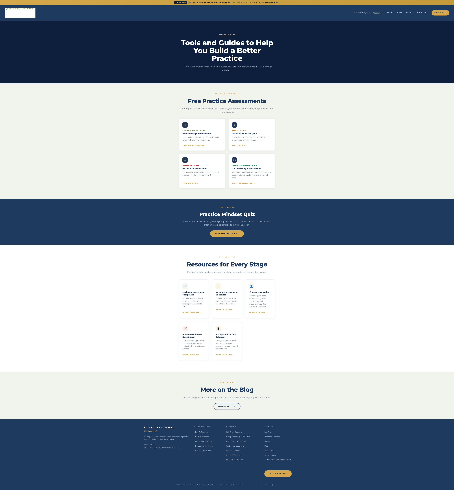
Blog (266, 446)
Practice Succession (202, 451)
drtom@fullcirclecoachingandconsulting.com (161, 447)
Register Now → (272, 2)
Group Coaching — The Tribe (238, 437)
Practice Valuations (234, 455)
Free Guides (269, 451)
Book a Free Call (278, 473)
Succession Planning (234, 460)
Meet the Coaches (272, 437)
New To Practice (201, 432)
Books (267, 441)
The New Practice (201, 437)
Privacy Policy (266, 485)
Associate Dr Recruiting (236, 441)
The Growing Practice (203, 441)
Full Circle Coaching (234, 432)
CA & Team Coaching (235, 446)
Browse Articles (227, 406)
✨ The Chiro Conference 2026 (277, 460)
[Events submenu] (413, 12)
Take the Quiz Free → (227, 234)
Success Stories (270, 455)
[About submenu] (393, 12)
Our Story (268, 432)
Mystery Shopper (233, 451)
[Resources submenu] (427, 12)
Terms (275, 485)
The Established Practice (204, 446)
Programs (377, 13)
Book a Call (440, 13)
